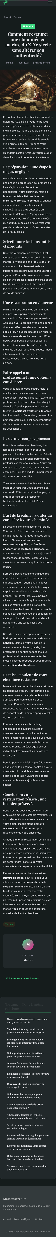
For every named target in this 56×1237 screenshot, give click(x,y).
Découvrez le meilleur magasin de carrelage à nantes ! (25, 1085)
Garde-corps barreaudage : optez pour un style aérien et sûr (28, 1020)
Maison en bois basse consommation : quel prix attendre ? (27, 1168)
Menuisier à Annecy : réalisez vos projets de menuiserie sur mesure (25, 1031)
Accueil (7, 17)
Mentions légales (22, 1219)
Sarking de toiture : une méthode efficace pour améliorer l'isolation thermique (25, 1043)
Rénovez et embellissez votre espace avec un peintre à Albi (26, 1147)
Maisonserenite (14, 1199)
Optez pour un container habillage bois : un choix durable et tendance (26, 1157)
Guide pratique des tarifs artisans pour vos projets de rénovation (25, 1055)
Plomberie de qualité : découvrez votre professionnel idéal (28, 1075)
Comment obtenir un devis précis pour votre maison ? (25, 1106)
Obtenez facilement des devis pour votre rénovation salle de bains (26, 1065)
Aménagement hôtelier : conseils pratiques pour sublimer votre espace (27, 1116)
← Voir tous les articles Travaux (21, 978)
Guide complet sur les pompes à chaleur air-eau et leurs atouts (24, 1096)
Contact (39, 1219)
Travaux (17, 17)
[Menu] (50, 2)
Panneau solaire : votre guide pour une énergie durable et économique (28, 1137)
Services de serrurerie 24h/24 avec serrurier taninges (26, 1127)
